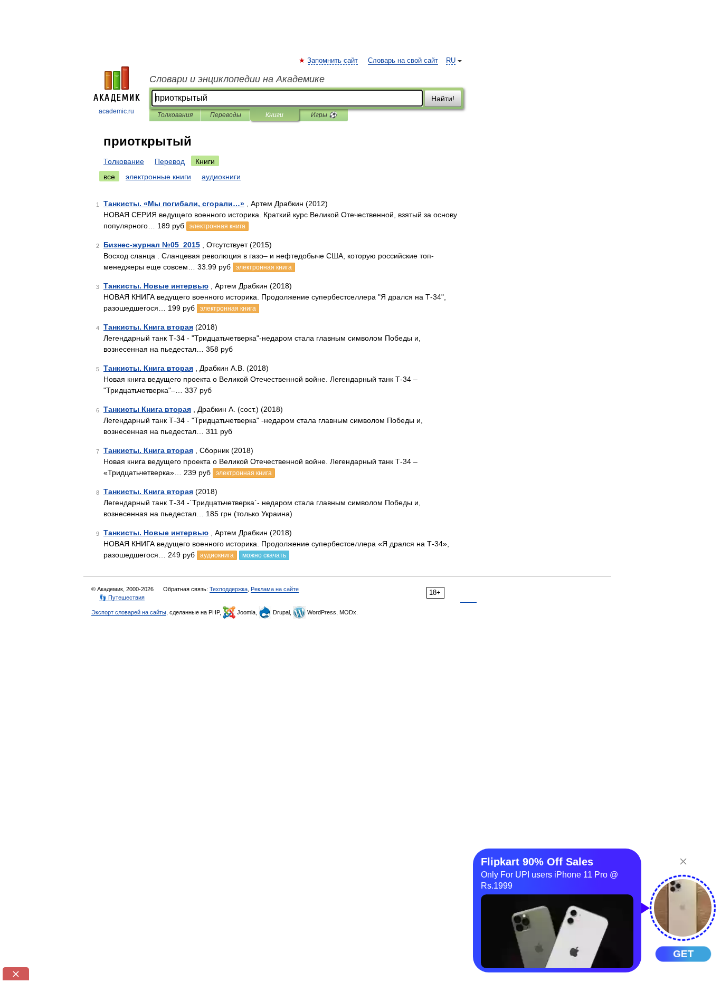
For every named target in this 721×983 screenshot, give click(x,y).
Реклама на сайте (275, 589)
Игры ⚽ (324, 115)
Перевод (170, 161)
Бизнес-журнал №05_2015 (151, 244)
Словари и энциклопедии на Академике (237, 79)
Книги (274, 115)
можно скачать (264, 555)
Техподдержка (229, 589)
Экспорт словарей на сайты (128, 612)
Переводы (225, 115)
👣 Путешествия (122, 597)
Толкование (123, 161)
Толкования (175, 115)
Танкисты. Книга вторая (148, 327)
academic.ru (116, 111)
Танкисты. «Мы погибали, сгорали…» (173, 203)
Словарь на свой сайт (403, 60)
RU (451, 60)
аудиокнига (217, 555)
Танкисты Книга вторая (147, 409)
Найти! (442, 98)
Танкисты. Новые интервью (155, 286)
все (109, 176)
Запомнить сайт (333, 60)
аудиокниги (221, 176)
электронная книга (217, 226)
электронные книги (158, 176)
